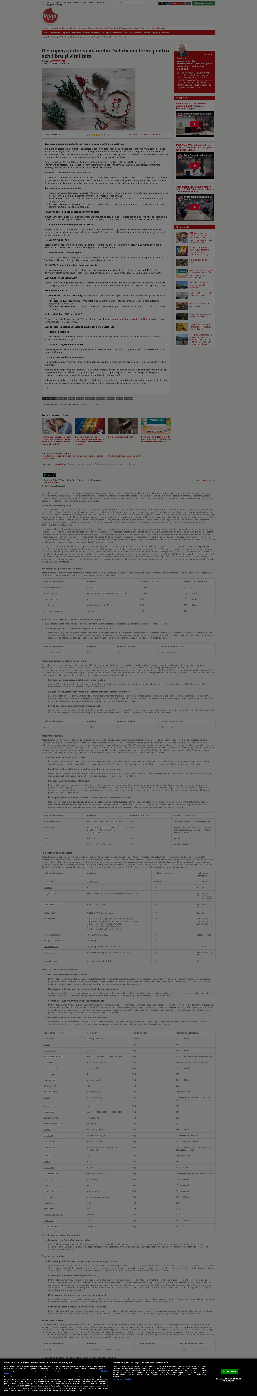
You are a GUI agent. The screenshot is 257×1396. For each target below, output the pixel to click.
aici (5, 1386)
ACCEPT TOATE (229, 1371)
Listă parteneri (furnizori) (122, 1379)
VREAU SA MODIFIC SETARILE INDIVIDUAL (228, 1380)
